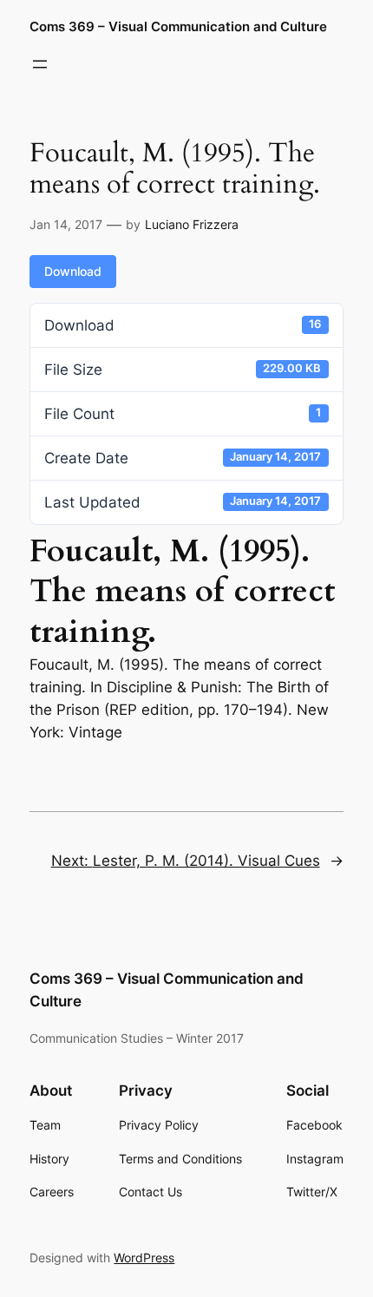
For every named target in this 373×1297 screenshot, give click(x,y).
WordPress (144, 1257)
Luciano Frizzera (192, 224)
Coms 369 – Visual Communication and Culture (178, 27)
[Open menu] (39, 64)
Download (72, 271)
